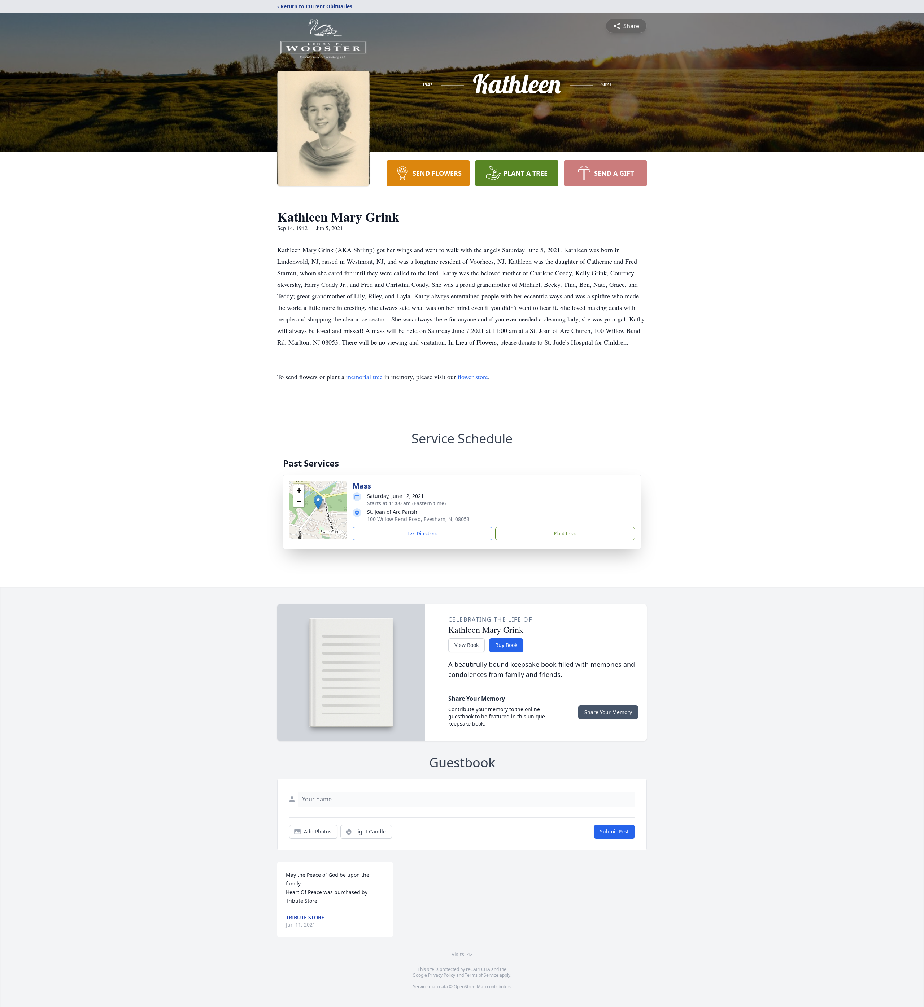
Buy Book (506, 645)
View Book (466, 645)
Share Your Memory (608, 712)
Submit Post (614, 831)
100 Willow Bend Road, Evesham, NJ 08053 (418, 519)
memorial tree (364, 376)
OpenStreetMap (470, 987)
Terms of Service (481, 975)
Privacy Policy (441, 975)
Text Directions (422, 533)
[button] (318, 502)
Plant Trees (565, 533)
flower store (473, 376)
